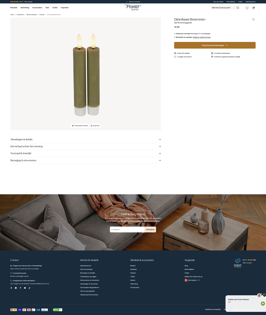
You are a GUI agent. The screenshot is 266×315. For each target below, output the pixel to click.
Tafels (132, 276)
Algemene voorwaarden (213, 309)
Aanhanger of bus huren (89, 284)
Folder (240, 2)
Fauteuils (133, 269)
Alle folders (192, 280)
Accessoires (134, 287)
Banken (133, 266)
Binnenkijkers (189, 269)
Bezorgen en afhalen (87, 273)
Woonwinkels (231, 2)
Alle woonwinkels (86, 269)
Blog (186, 266)
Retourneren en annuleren (89, 280)
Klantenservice (251, 2)
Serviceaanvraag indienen (89, 287)
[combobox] (225, 8)
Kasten (132, 280)
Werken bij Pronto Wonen (89, 295)
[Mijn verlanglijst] (247, 8)
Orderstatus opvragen (88, 276)
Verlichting (134, 284)
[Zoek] (237, 7)
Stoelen (133, 273)
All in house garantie (87, 291)
